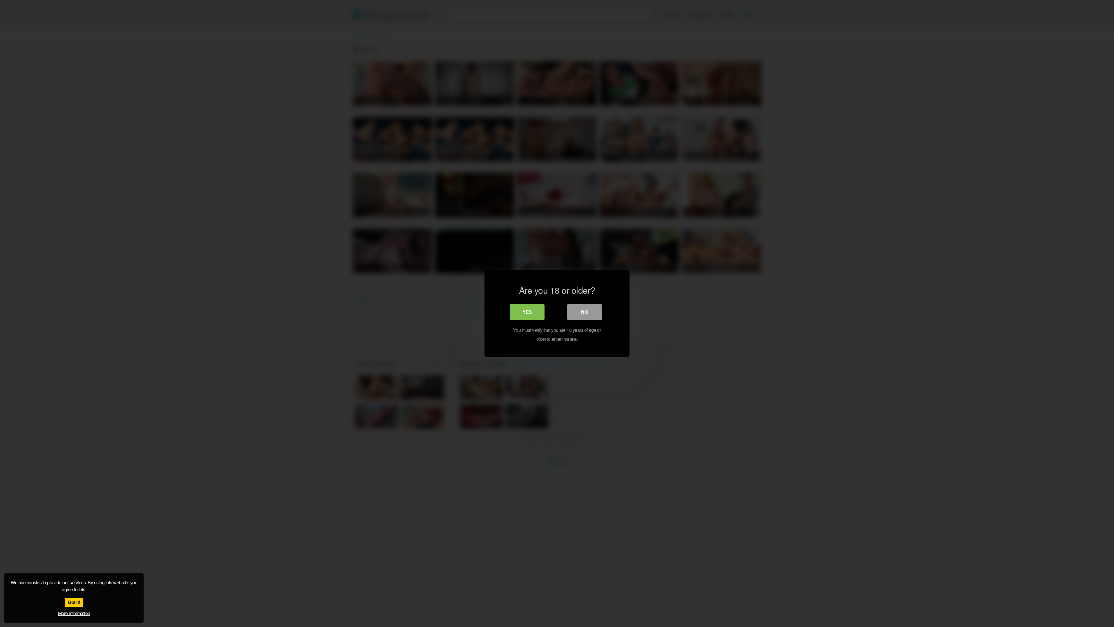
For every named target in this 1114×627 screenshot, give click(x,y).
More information (74, 613)
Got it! (74, 602)
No (584, 312)
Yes (527, 312)
